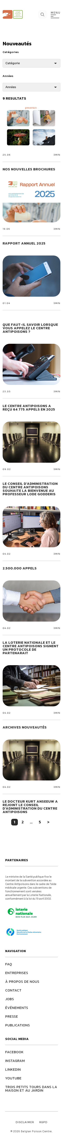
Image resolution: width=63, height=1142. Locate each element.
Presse (11, 1016)
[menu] (55, 16)
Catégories (11, 52)
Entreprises (16, 972)
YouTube (13, 1078)
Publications (17, 1025)
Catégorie (12, 63)
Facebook (14, 1052)
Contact (13, 990)
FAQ (8, 964)
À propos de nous (22, 981)
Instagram (15, 1060)
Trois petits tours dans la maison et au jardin (31, 1088)
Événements (16, 1007)
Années (8, 76)
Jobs (9, 999)
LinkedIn (13, 1069)
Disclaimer (25, 1122)
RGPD (43, 1122)
